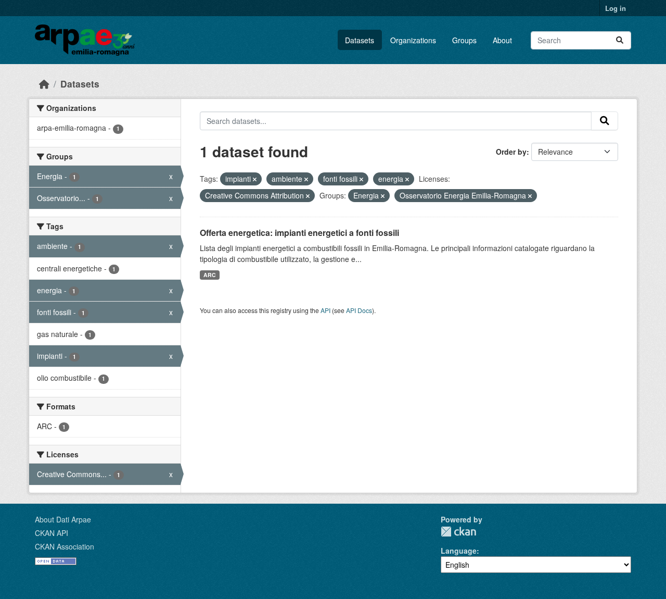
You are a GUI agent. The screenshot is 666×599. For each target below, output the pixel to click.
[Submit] (619, 40)
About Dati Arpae (63, 519)
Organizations (413, 40)
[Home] (44, 83)
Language (459, 550)
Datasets (359, 40)
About (502, 40)
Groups (464, 40)
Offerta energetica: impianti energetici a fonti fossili (299, 233)
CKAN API (51, 533)
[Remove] (255, 179)
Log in (615, 8)
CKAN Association (64, 546)
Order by (511, 151)
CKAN (458, 531)
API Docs (359, 310)
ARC (209, 275)
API (325, 310)
